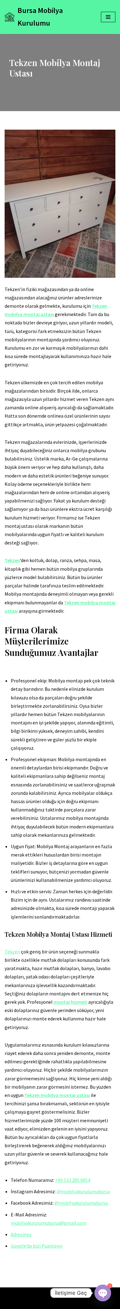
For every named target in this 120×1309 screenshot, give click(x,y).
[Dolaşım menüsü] (108, 17)
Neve (47, 1294)
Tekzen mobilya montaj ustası (57, 1095)
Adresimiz (21, 1234)
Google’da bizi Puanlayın (36, 1246)
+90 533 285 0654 (72, 1180)
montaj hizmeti (70, 1002)
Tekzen (12, 560)
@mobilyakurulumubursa (83, 1191)
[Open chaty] (102, 1293)
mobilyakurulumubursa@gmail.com (48, 1223)
